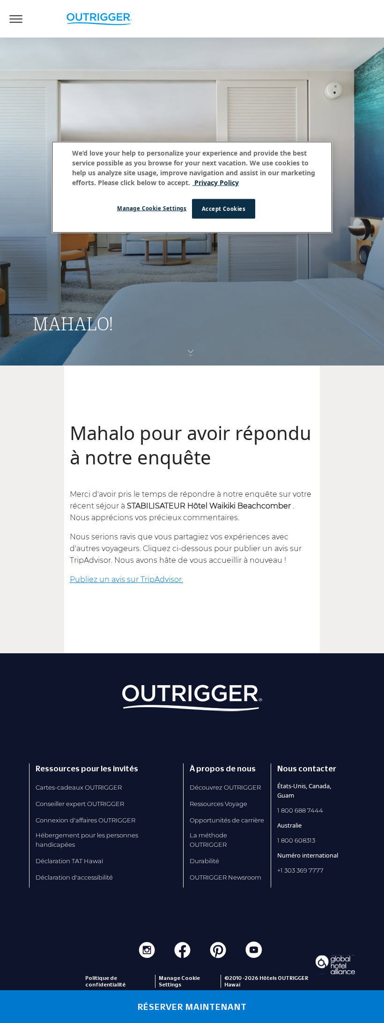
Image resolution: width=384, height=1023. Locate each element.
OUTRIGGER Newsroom (225, 877)
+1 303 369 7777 (300, 870)
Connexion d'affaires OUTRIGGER (85, 820)
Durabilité (204, 861)
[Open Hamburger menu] (15, 19)
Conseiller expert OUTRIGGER (80, 803)
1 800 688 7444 (300, 810)
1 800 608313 (296, 840)
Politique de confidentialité (105, 981)
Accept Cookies (224, 208)
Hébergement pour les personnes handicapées (87, 839)
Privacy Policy (215, 182)
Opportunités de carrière (227, 820)
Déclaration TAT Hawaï (69, 861)
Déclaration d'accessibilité (74, 877)
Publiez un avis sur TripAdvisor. (126, 579)
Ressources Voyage (218, 803)
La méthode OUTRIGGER (208, 839)
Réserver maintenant (192, 1006)
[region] (192, 187)
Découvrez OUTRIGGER (225, 787)
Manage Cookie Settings (152, 208)
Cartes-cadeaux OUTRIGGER (79, 787)
